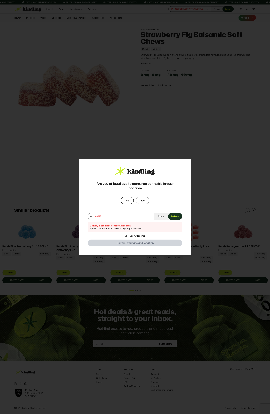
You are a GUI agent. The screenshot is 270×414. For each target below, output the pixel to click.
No (127, 200)
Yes (142, 200)
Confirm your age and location (135, 243)
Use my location (138, 235)
